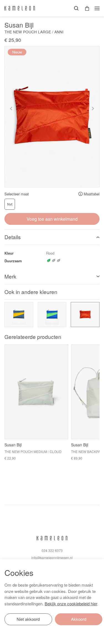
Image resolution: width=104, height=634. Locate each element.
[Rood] (85, 314)
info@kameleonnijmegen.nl (52, 557)
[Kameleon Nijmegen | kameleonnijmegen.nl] (19, 8)
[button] (85, 8)
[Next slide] (92, 108)
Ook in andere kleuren (30, 291)
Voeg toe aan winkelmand (52, 219)
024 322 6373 (52, 550)
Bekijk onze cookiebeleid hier (71, 603)
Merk (10, 276)
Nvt (9, 204)
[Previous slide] (11, 108)
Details (12, 237)
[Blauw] (18, 314)
